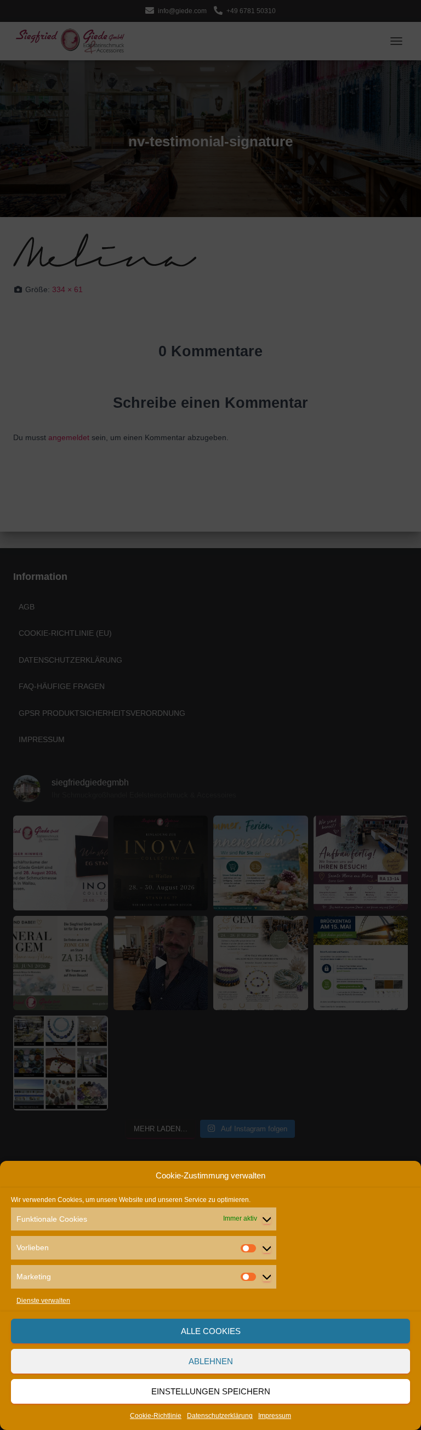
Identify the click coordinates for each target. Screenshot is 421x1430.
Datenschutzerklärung (220, 1416)
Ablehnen (211, 1361)
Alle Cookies (211, 1331)
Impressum (274, 1416)
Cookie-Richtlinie (155, 1416)
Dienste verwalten (43, 1300)
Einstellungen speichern (210, 1391)
